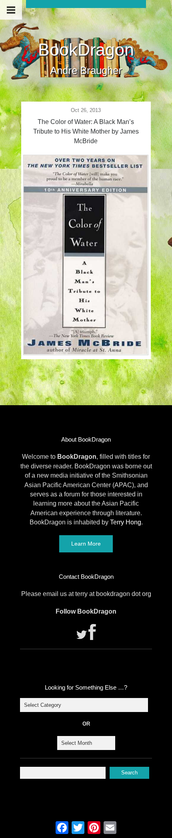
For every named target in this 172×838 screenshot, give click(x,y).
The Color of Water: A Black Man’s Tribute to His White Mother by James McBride (86, 131)
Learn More (86, 543)
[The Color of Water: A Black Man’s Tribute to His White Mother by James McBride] (85, 353)
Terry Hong (125, 522)
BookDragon (86, 49)
